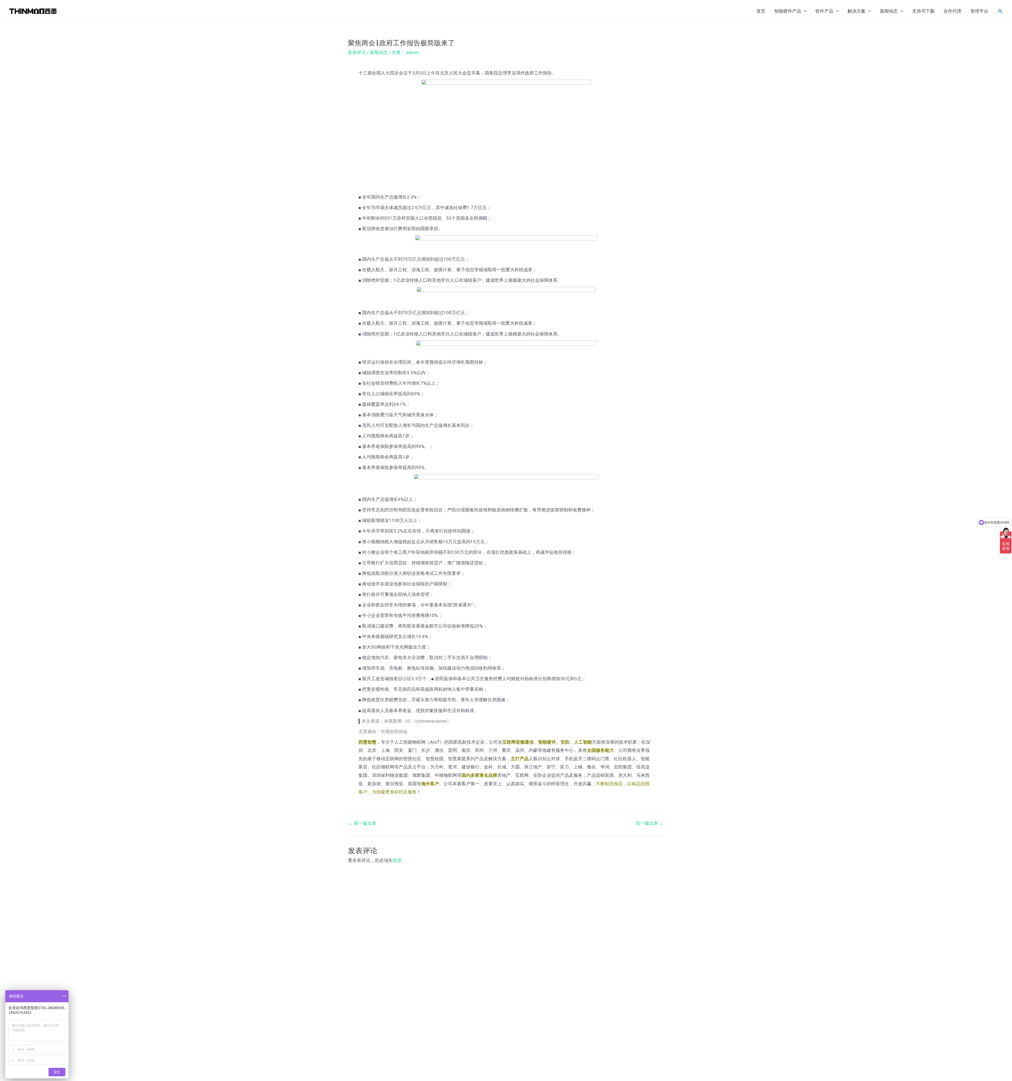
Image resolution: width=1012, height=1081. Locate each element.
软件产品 (824, 11)
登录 (397, 860)
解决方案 (856, 11)
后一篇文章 (650, 823)
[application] (803, 11)
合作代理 (952, 11)
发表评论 (357, 52)
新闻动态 (889, 11)
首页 (760, 11)
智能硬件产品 (787, 11)
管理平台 (979, 11)
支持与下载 (923, 11)
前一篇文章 (362, 823)
